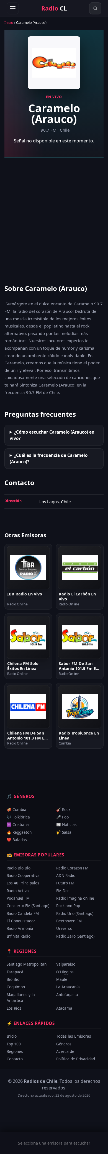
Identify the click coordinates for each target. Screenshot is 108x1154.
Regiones (15, 1051)
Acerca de (65, 1051)
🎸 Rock (63, 809)
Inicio (8, 22)
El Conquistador (21, 920)
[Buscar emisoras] (95, 8)
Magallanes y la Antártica (21, 997)
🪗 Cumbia (16, 809)
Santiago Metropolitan (27, 964)
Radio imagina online (75, 898)
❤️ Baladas (17, 839)
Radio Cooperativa (23, 875)
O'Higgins (65, 971)
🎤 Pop (62, 817)
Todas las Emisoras (73, 1036)
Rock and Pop (68, 905)
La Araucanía (68, 986)
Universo (64, 928)
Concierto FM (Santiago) (28, 905)
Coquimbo (16, 986)
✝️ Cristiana (18, 824)
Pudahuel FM (18, 898)
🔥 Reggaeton (19, 832)
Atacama (64, 1008)
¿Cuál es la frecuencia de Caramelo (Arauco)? (49, 458)
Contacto (15, 1058)
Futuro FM (65, 883)
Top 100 (14, 1043)
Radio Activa (18, 890)
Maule (61, 979)
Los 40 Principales (23, 883)
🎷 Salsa (63, 832)
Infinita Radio (18, 936)
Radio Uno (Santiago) (74, 913)
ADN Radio (65, 875)
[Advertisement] (54, 221)
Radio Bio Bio (18, 868)
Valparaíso (65, 964)
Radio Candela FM (23, 913)
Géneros (63, 1043)
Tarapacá (15, 971)
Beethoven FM (69, 920)
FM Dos (63, 890)
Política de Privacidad (75, 1058)
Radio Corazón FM (72, 868)
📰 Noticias (66, 824)
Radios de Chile (40, 1081)
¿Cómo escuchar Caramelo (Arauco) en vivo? (52, 435)
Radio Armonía (20, 928)
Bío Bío (13, 979)
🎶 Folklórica (18, 817)
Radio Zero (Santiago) (75, 936)
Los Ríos (14, 1008)
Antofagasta (67, 994)
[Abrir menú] (13, 8)
